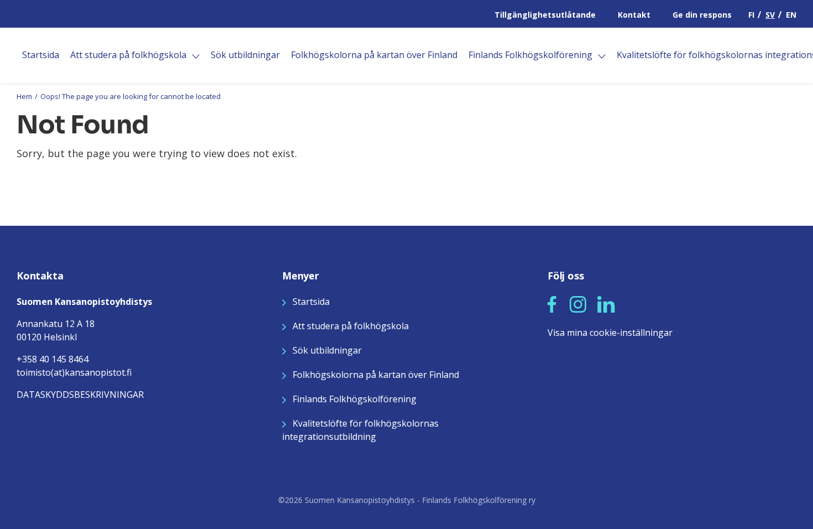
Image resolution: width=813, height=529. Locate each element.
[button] (552, 304)
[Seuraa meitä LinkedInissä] (606, 303)
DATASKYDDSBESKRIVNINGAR (80, 394)
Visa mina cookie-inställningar (610, 332)
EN (791, 14)
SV (770, 14)
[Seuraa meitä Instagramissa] (578, 303)
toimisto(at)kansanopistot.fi (74, 372)
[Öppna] (196, 56)
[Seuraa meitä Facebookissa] (552, 303)
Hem (24, 96)
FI (751, 14)
